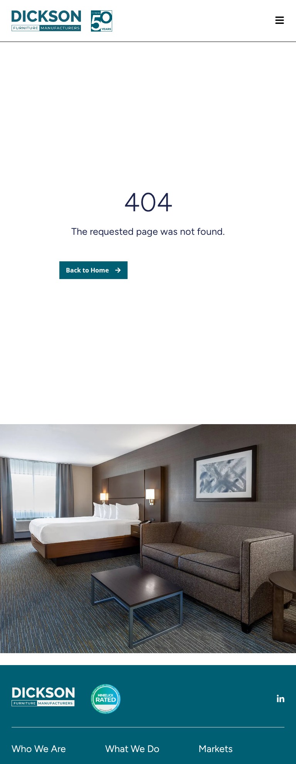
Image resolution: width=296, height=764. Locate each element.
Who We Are (39, 748)
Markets (215, 748)
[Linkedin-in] (280, 699)
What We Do (132, 748)
